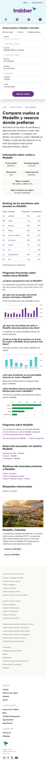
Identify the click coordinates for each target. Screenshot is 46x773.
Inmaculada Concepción (12, 664)
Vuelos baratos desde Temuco (14, 638)
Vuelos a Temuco (9, 615)
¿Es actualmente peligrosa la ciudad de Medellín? (21, 429)
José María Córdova (31, 287)
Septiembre (7, 657)
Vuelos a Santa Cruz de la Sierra (15, 595)
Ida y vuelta (9, 32)
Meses (5, 654)
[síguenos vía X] (12, 759)
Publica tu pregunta (36, 438)
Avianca (11, 226)
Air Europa (12, 240)
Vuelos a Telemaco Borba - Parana (16, 479)
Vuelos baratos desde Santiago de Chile (18, 624)
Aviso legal (6, 753)
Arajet (10, 221)
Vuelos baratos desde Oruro (13, 641)
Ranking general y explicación (14, 265)
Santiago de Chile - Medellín (13, 453)
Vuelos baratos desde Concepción (16, 627)
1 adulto (7, 79)
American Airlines (14, 235)
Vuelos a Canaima (9, 473)
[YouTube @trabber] (16, 759)
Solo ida (20, 32)
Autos (5, 700)
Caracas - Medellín (10, 456)
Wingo (10, 230)
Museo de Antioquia (31, 539)
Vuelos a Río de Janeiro (12, 601)
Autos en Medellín (12, 554)
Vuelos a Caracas (9, 588)
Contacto (7, 733)
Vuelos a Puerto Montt (11, 581)
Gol (9, 250)
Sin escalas (8, 73)
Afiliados (6, 736)
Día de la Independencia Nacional (15, 661)
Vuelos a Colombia (10, 491)
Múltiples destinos (34, 32)
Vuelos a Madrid (9, 585)
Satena (10, 245)
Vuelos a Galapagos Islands (13, 476)
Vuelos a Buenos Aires (11, 591)
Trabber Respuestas (11, 716)
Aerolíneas (7, 647)
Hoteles (6, 696)
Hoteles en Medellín (12, 549)
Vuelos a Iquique (9, 604)
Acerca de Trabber (11, 709)
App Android (8, 720)
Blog (4, 713)
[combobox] (23, 38)
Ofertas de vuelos (10, 693)
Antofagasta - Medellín (11, 458)
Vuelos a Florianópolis (11, 608)
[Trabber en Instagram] (4, 759)
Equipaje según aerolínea (12, 651)
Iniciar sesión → (38, 3)
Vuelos (5, 689)
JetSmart (31, 166)
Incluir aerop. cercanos (12, 44)
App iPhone (7, 723)
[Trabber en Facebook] (8, 759)
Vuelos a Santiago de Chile (13, 578)
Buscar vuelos (23, 94)
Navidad (6, 668)
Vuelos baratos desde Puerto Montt (16, 631)
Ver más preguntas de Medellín (14, 438)
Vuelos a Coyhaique (10, 611)
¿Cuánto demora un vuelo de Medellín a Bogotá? (21, 432)
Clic (9, 259)
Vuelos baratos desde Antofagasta (16, 634)
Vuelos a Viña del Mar (11, 618)
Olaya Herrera (11, 287)
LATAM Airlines (13, 255)
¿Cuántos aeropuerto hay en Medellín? (17, 434)
